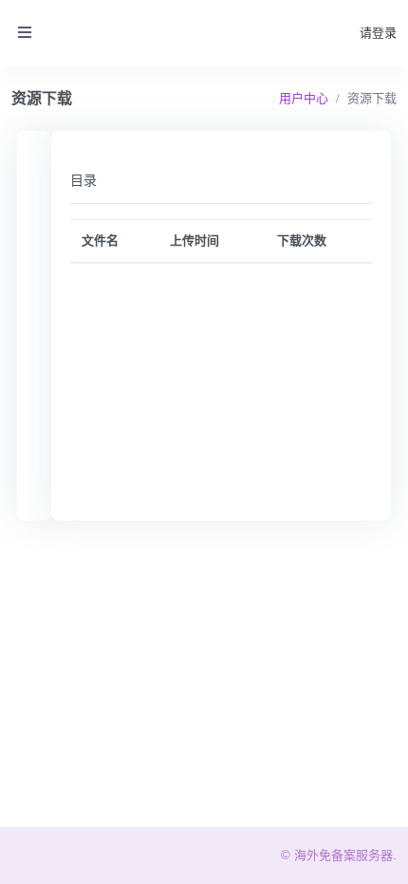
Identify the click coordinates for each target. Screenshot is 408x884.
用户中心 (303, 98)
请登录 (378, 33)
